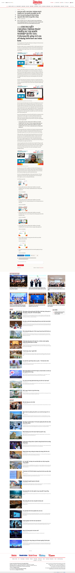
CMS (58, 572)
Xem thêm (30, 550)
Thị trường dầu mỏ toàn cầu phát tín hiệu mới (33, 500)
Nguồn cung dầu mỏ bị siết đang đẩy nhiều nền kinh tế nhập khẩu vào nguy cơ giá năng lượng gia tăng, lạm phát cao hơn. (36, 504)
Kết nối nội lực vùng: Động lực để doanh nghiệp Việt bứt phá (36, 540)
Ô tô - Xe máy (66, 6)
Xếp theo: (35, 267)
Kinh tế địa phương (57, 6)
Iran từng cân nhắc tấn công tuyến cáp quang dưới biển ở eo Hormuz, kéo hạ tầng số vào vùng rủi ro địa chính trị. (37, 494)
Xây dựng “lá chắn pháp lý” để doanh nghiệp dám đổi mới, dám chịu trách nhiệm (37, 422)
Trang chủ (18, 9)
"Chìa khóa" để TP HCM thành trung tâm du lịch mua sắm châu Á (37, 472)
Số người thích (41, 267)
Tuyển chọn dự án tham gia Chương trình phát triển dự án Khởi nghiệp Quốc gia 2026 (37, 288)
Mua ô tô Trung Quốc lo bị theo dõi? (31, 530)
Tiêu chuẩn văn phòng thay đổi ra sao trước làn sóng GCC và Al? (36, 412)
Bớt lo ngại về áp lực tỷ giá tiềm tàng (31, 390)
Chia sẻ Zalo (27, 255)
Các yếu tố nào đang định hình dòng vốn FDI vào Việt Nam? (36, 380)
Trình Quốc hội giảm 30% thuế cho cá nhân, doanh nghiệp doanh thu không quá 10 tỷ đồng (36, 342)
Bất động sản (36, 6)
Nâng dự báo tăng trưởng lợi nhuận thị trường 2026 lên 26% (36, 451)
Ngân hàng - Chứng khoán (46, 6)
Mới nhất (3, 2)
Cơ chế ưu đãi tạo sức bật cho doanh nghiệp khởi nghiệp (56, 306)
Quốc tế (40, 6)
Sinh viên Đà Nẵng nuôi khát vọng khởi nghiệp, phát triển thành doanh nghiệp (18, 306)
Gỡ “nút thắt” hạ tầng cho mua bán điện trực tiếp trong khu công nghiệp (36, 462)
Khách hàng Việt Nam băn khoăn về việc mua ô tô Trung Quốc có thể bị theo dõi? (33, 533)
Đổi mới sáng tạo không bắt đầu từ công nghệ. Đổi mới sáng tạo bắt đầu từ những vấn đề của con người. (37, 404)
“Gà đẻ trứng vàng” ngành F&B (30, 351)
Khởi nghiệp (31, 6)
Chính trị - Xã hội (11, 6)
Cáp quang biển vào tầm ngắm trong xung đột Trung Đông (36, 491)
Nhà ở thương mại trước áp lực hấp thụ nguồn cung (34, 431)
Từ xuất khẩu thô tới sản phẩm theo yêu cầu (32, 510)
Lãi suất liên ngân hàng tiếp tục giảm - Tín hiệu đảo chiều (36, 360)
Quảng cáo (67, 2)
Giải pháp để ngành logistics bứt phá (31, 481)
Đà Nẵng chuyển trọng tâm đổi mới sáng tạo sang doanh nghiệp (18, 288)
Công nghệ (62, 6)
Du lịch (52, 6)
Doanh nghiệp (18, 6)
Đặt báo (62, 2)
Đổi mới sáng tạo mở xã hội (29, 402)
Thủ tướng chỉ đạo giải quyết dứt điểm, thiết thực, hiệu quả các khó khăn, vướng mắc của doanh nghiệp (37, 312)
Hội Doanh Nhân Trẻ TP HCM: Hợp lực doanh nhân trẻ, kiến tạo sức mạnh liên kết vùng (37, 371)
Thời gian (37, 267)
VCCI (15, 6)
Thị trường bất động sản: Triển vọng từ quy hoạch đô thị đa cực (37, 331)
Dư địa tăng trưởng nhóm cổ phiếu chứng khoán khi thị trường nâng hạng (37, 442)
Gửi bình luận (20, 265)
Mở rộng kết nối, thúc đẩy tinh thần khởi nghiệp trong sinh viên (37, 306)
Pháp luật (27, 6)
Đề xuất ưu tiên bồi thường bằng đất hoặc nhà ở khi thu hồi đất (37, 321)
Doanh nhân (23, 6)
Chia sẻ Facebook (21, 255)
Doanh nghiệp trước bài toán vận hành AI (32, 520)
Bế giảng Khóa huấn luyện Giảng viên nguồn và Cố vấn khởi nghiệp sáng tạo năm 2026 (56, 288)
